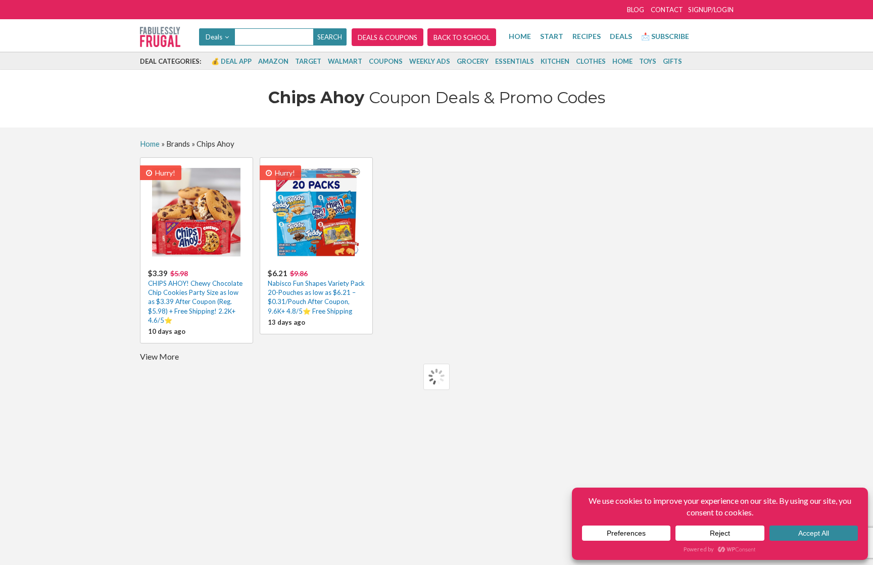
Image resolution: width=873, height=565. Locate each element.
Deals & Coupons (387, 37)
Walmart (345, 61)
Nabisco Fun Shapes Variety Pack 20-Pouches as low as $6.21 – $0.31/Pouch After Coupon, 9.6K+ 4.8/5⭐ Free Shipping (316, 292)
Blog (635, 10)
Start (551, 36)
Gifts (672, 61)
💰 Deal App (231, 61)
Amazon (273, 61)
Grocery (473, 61)
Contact (667, 10)
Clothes (591, 61)
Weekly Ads (429, 61)
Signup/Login (711, 10)
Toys (647, 61)
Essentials (514, 61)
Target (308, 61)
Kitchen (555, 61)
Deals (621, 36)
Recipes (586, 36)
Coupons (386, 61)
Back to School (461, 37)
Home (520, 36)
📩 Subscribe (665, 36)
